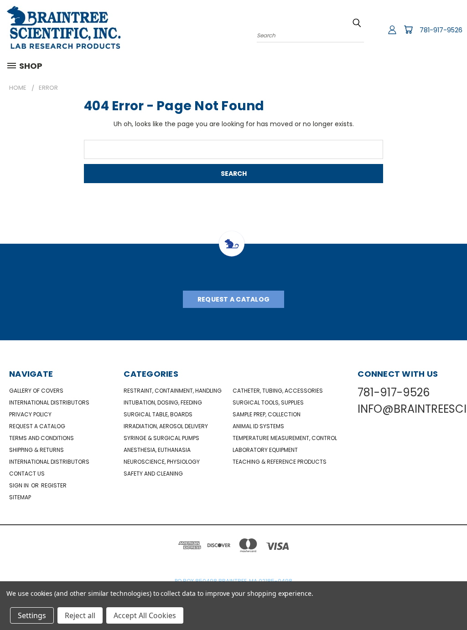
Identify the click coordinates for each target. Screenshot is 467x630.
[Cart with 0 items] (408, 29)
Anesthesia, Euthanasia (157, 450)
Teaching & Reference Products (280, 462)
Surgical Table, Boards (158, 414)
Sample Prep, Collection (267, 414)
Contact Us (27, 473)
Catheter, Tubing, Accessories (278, 390)
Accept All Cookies (145, 615)
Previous (453, 601)
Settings (32, 615)
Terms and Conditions (41, 438)
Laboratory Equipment (265, 450)
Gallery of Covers (36, 390)
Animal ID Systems (258, 426)
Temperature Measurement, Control (285, 438)
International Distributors (49, 402)
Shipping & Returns (36, 450)
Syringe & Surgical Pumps (161, 438)
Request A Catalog (233, 299)
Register (54, 485)
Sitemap (20, 497)
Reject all (80, 615)
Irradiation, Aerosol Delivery (166, 426)
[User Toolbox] (392, 29)
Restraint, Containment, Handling (173, 390)
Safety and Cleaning (153, 473)
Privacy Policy (30, 414)
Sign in (19, 485)
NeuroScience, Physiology (162, 462)
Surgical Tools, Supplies (268, 402)
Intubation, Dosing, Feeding (163, 402)
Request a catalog (37, 426)
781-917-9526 (441, 30)
